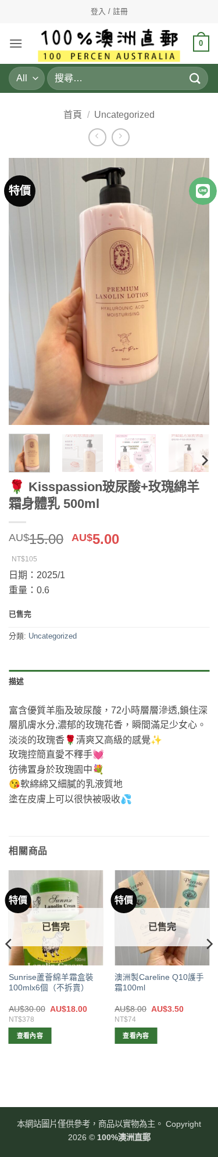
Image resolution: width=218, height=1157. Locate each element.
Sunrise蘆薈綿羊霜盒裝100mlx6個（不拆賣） (51, 982)
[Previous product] (121, 137)
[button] (16, 43)
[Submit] (195, 78)
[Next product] (97, 137)
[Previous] (27, 291)
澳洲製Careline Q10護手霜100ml (159, 982)
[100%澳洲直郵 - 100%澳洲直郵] (109, 43)
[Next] (190, 291)
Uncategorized (124, 115)
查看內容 (30, 1035)
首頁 (72, 115)
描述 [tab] (16, 681)
